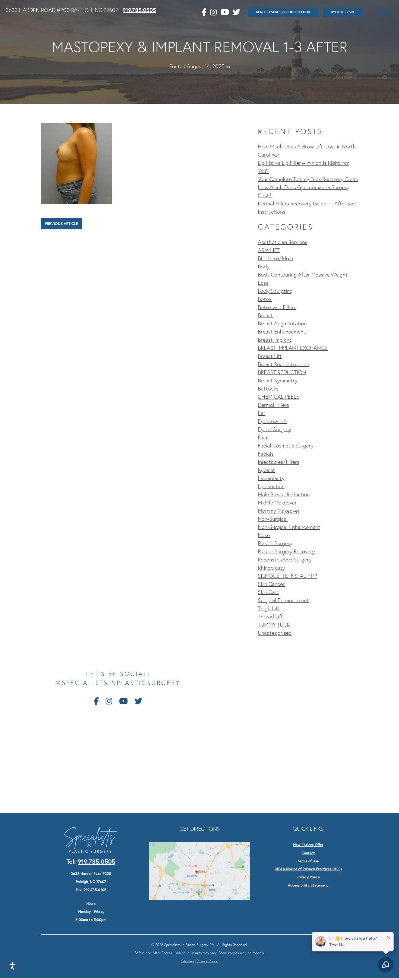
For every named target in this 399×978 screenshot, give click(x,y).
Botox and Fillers (277, 307)
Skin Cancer (271, 584)
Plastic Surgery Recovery (286, 551)
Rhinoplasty (271, 567)
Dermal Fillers (273, 405)
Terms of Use (308, 861)
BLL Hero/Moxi (275, 258)
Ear (261, 413)
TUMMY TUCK (274, 624)
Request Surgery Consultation (283, 12)
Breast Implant (275, 339)
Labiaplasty (271, 478)
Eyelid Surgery (274, 429)
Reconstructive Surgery (285, 559)
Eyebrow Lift (272, 421)
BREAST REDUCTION (282, 372)
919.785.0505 (139, 10)
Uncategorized (275, 633)
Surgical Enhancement (283, 600)
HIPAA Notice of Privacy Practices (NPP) (308, 868)
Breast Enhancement (281, 331)
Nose (264, 535)
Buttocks (268, 388)
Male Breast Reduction (284, 494)
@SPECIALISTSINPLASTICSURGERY (118, 683)
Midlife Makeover (277, 502)
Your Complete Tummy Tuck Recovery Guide (308, 179)
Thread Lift (270, 616)
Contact (308, 852)
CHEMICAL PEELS (278, 396)
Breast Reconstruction (283, 364)
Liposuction (271, 486)
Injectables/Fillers (278, 462)
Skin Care (268, 592)
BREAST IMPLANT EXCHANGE (293, 348)
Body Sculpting (275, 291)
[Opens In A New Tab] (199, 870)
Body (264, 266)
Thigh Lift (269, 608)
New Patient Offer (308, 844)
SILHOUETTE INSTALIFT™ (287, 576)
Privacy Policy (308, 877)
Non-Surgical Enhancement (289, 527)
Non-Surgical (273, 519)
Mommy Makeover (279, 510)
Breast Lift (270, 356)
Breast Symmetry (277, 380)
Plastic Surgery (275, 543)
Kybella (266, 470)
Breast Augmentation (282, 323)
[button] (383, 12)
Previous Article (61, 223)
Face (263, 437)
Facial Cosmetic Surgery (286, 445)
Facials (266, 453)
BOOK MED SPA (342, 12)
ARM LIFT (269, 250)
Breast (265, 315)
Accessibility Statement (308, 885)
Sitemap (187, 961)
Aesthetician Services (282, 242)
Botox (265, 299)
